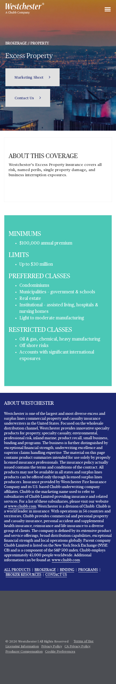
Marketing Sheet (30, 77)
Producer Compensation (24, 651)
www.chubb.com (22, 506)
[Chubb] (24, 8)
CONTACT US (56, 575)
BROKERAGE (45, 570)
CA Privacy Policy (77, 646)
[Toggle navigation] (108, 9)
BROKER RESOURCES (23, 575)
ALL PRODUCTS (17, 570)
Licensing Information (22, 646)
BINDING (67, 570)
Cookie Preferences (60, 651)
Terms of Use (84, 641)
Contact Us (25, 98)
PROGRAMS (88, 570)
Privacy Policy (51, 646)
